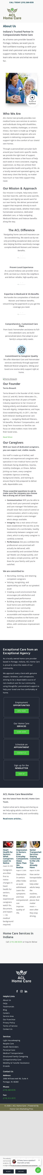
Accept (8, 1171)
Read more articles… (12, 818)
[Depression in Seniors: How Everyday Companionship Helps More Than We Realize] (21, 844)
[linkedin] (26, 991)
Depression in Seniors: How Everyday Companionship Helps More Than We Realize (23, 858)
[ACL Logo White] (22, 967)
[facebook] (17, 991)
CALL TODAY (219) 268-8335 (21, 2)
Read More (7, 437)
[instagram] (21, 991)
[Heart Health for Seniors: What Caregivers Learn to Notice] (8, 844)
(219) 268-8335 (16, 942)
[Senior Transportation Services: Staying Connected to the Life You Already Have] (35, 844)
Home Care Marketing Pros (21, 1109)
